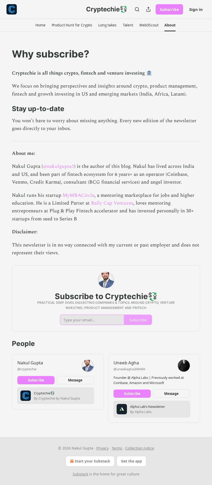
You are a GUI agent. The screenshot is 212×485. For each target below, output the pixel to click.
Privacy (102, 448)
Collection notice (139, 448)
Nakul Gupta (30, 363)
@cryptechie (26, 369)
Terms (117, 448)
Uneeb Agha (126, 363)
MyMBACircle (78, 195)
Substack (80, 474)
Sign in (196, 9)
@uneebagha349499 (129, 369)
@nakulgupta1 (58, 166)
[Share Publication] (148, 9)
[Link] (5, 54)
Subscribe (169, 9)
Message (75, 380)
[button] (40, 25)
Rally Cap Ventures (112, 203)
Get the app (131, 461)
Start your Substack (92, 461)
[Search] (137, 9)
